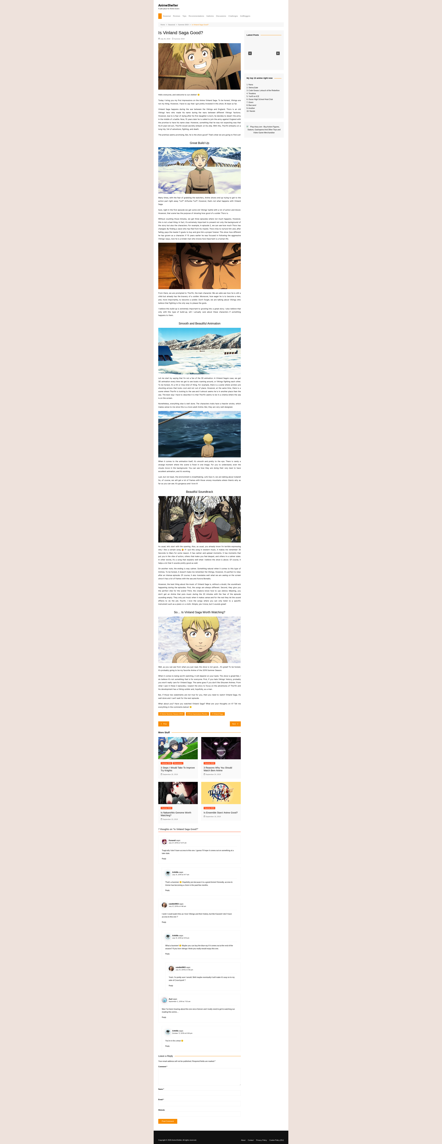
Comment (162, 1067)
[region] (264, 53)
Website (161, 1110)
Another (251, 108)
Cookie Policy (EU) (276, 1140)
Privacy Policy (261, 1140)
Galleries (210, 16)
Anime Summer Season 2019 (172, 714)
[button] (250, 53)
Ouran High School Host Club (261, 99)
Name (161, 1089)
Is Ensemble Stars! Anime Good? (221, 812)
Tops (184, 16)
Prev (165, 724)
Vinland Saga (218, 714)
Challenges (233, 16)
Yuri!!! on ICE (254, 96)
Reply (164, 859)
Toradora (252, 93)
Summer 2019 (179, 39)
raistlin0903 (174, 904)
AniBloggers (245, 16)
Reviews (176, 16)
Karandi (172, 840)
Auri (170, 999)
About (243, 1140)
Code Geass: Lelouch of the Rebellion (264, 90)
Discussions (221, 16)
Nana (251, 85)
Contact (251, 1140)
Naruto (252, 111)
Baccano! (252, 105)
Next (234, 724)
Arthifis (175, 872)
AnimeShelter (168, 5)
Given (251, 102)
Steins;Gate (253, 88)
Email (161, 1099)
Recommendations (196, 16)
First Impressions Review (198, 714)
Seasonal (167, 16)
